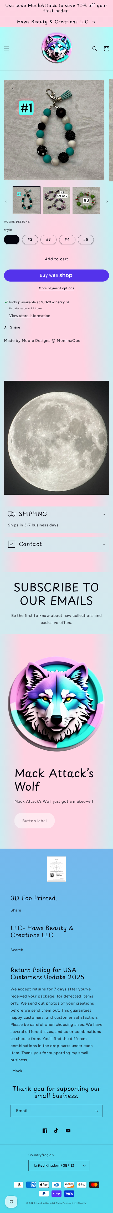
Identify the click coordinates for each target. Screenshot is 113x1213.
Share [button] (15, 327)
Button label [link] (34, 820)
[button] (6, 49)
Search (17, 950)
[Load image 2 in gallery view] (56, 200)
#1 (11, 239)
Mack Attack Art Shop (49, 1203)
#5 (85, 239)
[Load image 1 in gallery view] (26, 200)
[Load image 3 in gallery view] (86, 200)
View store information (29, 316)
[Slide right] (107, 201)
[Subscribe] (96, 1111)
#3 (48, 239)
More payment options (56, 288)
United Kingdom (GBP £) (54, 1165)
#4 (67, 239)
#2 (30, 239)
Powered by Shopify (75, 1203)
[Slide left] (6, 201)
